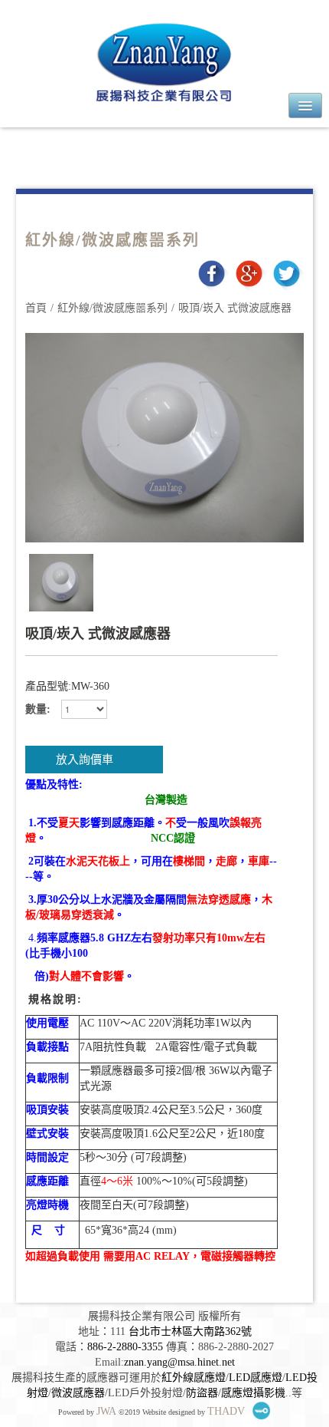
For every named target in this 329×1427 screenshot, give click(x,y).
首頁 (36, 308)
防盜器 (202, 1393)
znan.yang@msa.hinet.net (179, 1362)
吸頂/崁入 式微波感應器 (235, 308)
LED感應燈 (255, 1377)
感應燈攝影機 (253, 1393)
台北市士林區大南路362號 (190, 1331)
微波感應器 (78, 1393)
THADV (226, 1411)
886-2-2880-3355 (125, 1347)
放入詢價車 (84, 759)
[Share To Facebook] (211, 272)
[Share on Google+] (249, 272)
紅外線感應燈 (193, 1377)
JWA (106, 1411)
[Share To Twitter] (286, 272)
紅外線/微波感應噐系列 (112, 308)
